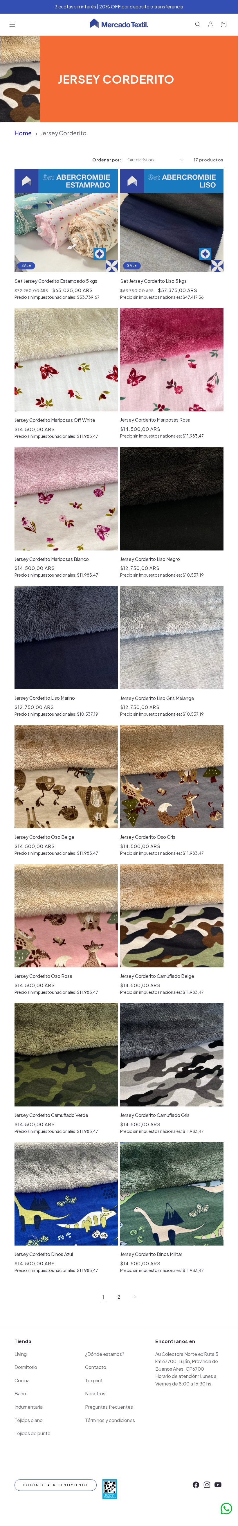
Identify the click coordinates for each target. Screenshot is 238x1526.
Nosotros (95, 1393)
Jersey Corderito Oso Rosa (43, 976)
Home (23, 132)
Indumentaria (29, 1407)
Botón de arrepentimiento (55, 1485)
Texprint (94, 1380)
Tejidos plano (29, 1420)
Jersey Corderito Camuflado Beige (157, 976)
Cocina (22, 1380)
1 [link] (103, 1297)
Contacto (95, 1367)
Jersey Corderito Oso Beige (44, 837)
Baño (20, 1393)
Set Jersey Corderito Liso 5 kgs (153, 281)
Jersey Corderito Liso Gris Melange (157, 698)
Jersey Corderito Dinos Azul (44, 1254)
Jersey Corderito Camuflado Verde (51, 1115)
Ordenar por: (107, 159)
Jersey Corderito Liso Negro (150, 559)
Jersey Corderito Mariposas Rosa (155, 420)
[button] (12, 24)
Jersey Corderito (63, 132)
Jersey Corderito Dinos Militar (151, 1254)
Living (21, 1354)
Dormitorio (26, 1367)
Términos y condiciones (110, 1420)
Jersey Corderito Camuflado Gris (155, 1115)
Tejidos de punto (33, 1433)
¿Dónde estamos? (104, 1354)
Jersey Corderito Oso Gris (147, 837)
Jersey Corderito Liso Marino (45, 698)
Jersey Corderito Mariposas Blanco (52, 559)
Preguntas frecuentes (109, 1407)
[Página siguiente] (134, 1297)
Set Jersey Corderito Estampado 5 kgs (56, 281)
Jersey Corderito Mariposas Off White (55, 420)
